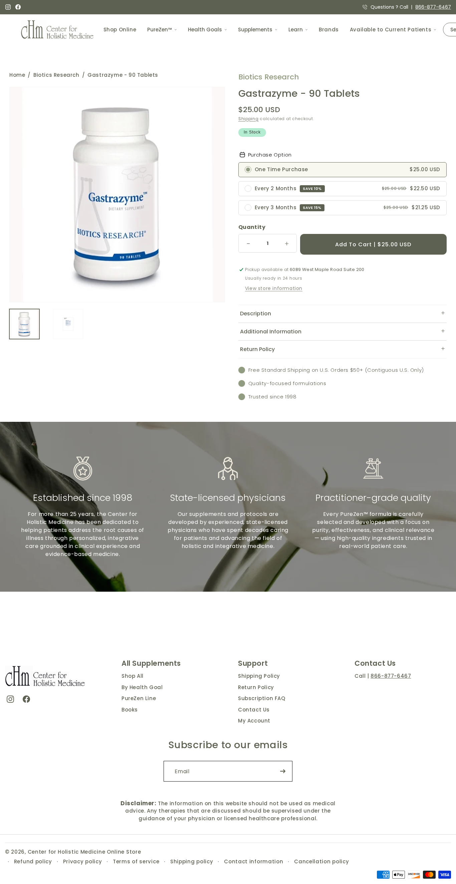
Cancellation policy (321, 861)
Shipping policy (191, 861)
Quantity (251, 227)
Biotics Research (56, 74)
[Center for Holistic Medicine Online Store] (58, 29)
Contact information (253, 861)
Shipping (248, 118)
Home (17, 74)
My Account (254, 720)
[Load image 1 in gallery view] (24, 324)
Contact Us (254, 709)
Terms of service (136, 861)
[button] (342, 313)
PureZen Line (139, 698)
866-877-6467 (433, 7)
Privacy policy (82, 861)
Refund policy (33, 861)
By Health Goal (142, 687)
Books (130, 709)
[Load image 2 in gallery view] (68, 324)
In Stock (252, 132)
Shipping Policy (259, 675)
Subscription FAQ (261, 698)
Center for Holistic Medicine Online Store (84, 851)
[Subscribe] (283, 771)
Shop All (133, 675)
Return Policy (256, 687)
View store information (273, 288)
